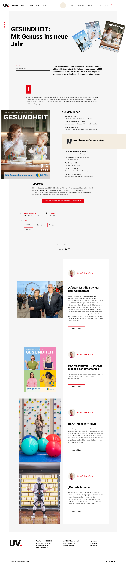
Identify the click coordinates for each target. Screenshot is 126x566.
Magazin (28, 229)
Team (22, 5)
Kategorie (52, 213)
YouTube (98, 5)
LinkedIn (90, 5)
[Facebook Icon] (106, 561)
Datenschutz (93, 545)
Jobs (37, 5)
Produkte (30, 5)
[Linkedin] (109, 561)
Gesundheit (41, 225)
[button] (57, 249)
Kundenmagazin (54, 225)
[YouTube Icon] (112, 561)
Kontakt (72, 5)
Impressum (93, 541)
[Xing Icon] (114, 561)
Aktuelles (15, 5)
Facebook (81, 5)
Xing (106, 5)
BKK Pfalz (29, 225)
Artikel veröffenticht (30, 213)
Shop (44, 5)
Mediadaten (93, 543)
